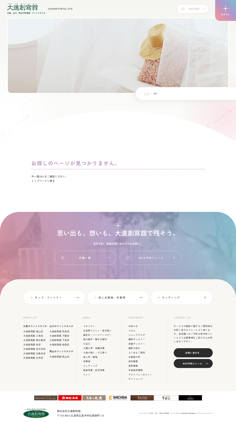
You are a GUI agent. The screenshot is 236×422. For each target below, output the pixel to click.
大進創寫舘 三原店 (33, 335)
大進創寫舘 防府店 (59, 331)
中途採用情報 (135, 370)
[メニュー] (225, 10)
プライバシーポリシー (140, 374)
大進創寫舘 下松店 (59, 340)
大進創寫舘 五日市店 (34, 348)
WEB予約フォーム (151, 258)
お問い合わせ (192, 352)
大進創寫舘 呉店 (32, 344)
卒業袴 (86, 361)
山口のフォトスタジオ (61, 326)
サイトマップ (135, 379)
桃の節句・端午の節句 (95, 339)
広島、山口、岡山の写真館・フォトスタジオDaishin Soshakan (172, 413)
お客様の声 (134, 356)
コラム (132, 330)
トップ (146, 93)
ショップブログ (136, 334)
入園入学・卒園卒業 (94, 348)
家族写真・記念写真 (94, 370)
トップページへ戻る (43, 181)
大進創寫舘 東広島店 (34, 340)
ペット (86, 374)
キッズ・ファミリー (48, 297)
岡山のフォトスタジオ (61, 351)
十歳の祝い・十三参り (95, 352)
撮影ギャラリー (136, 339)
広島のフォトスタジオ (35, 326)
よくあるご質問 (136, 352)
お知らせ (133, 326)
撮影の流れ (134, 348)
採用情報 (133, 365)
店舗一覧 (85, 258)
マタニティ (89, 326)
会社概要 (133, 361)
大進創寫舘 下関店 (59, 335)
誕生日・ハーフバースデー (97, 334)
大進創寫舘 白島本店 (34, 353)
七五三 (86, 343)
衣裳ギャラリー (136, 343)
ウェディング (171, 297)
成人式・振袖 (90, 356)
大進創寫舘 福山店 (33, 331)
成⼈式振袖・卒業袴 (112, 297)
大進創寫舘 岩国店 (59, 344)
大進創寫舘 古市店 (33, 357)
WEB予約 (194, 8)
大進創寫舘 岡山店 (59, 356)
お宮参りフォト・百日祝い (97, 330)
